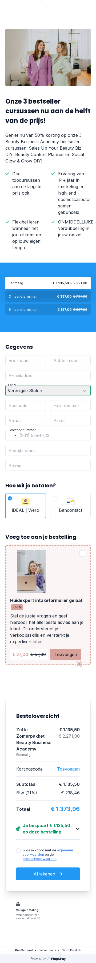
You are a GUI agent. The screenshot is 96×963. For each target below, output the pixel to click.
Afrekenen (45, 874)
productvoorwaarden (40, 859)
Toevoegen (65, 654)
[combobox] (12, 435)
